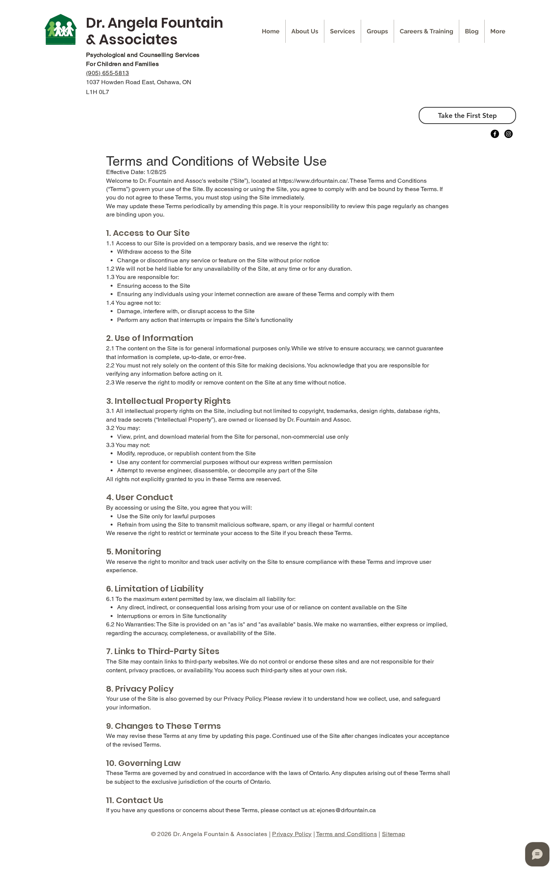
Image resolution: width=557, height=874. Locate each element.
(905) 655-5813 (107, 73)
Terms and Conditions (346, 834)
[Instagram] (508, 134)
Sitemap (393, 834)
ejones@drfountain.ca (346, 810)
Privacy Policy (291, 834)
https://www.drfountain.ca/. (314, 180)
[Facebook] (495, 134)
